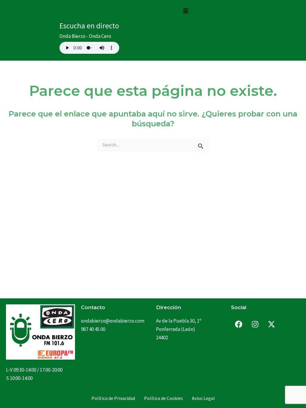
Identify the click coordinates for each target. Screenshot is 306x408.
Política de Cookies (163, 398)
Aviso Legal (203, 398)
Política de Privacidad (113, 398)
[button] (185, 11)
